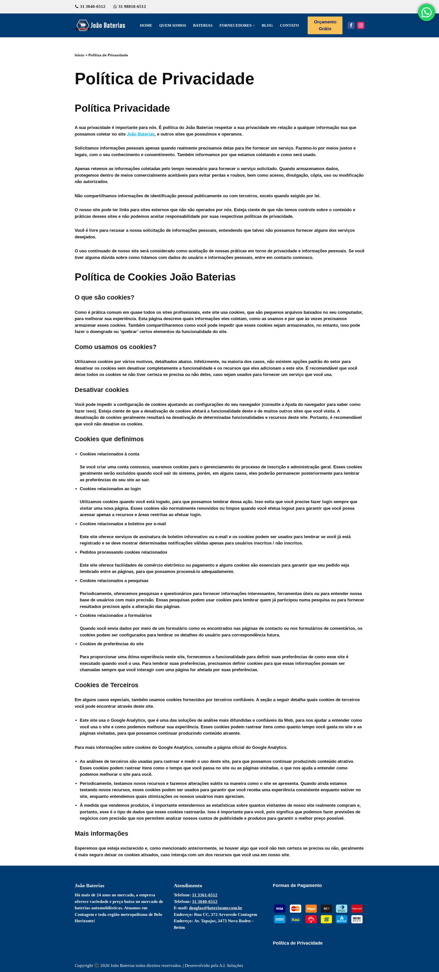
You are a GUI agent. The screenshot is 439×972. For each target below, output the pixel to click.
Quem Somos (172, 25)
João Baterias (140, 134)
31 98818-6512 (132, 6)
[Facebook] (351, 25)
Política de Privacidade (298, 943)
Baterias (202, 25)
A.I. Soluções (231, 965)
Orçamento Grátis (325, 25)
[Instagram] (360, 25)
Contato (289, 25)
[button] (254, 25)
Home (146, 25)
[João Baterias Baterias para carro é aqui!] (101, 25)
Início (79, 55)
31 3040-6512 (92, 6)
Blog (267, 25)
